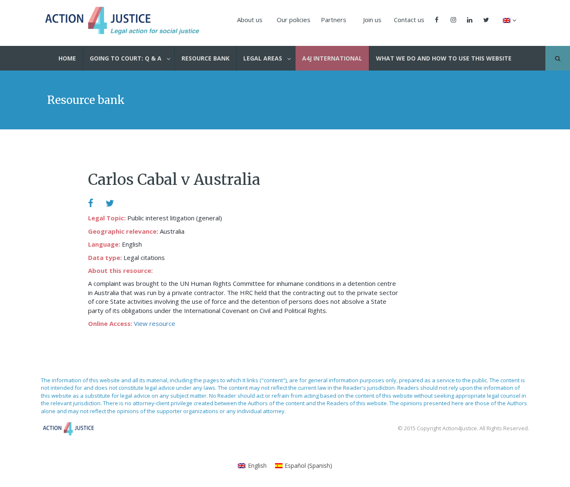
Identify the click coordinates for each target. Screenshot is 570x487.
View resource (154, 323)
